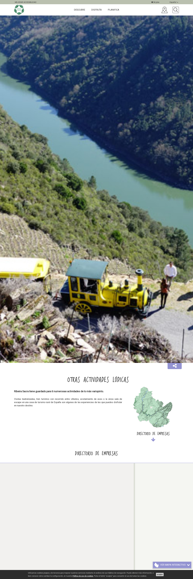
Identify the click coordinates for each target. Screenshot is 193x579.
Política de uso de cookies (83, 576)
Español (173, 2)
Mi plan (156, 2)
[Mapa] (164, 10)
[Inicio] (19, 9)
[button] (175, 366)
